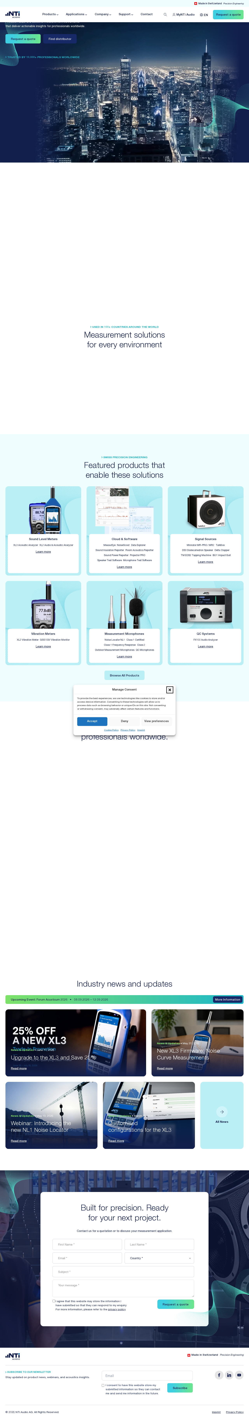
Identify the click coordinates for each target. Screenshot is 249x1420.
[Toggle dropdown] (57, 14)
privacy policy (116, 1309)
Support (125, 14)
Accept (92, 721)
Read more (19, 1068)
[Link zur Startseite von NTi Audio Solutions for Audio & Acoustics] (12, 14)
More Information (227, 999)
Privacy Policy (128, 730)
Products (49, 14)
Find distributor (60, 39)
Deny (124, 721)
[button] (170, 690)
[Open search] (165, 14)
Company (102, 14)
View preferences (156, 721)
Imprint (141, 730)
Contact (147, 14)
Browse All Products (124, 675)
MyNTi (185, 14)
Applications (75, 14)
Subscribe (180, 1388)
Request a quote (23, 39)
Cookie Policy (111, 730)
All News (222, 1122)
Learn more (43, 552)
